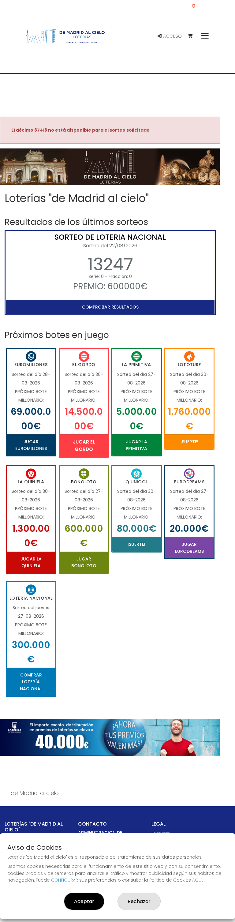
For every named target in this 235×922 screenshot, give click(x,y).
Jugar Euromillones (31, 445)
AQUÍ (197, 880)
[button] (16, 174)
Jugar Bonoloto (83, 562)
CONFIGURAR (64, 880)
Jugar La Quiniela (31, 562)
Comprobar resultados (110, 307)
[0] (193, 36)
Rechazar (139, 901)
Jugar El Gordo (84, 445)
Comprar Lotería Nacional (31, 682)
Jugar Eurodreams (189, 547)
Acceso (172, 36)
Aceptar (84, 901)
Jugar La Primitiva (136, 445)
